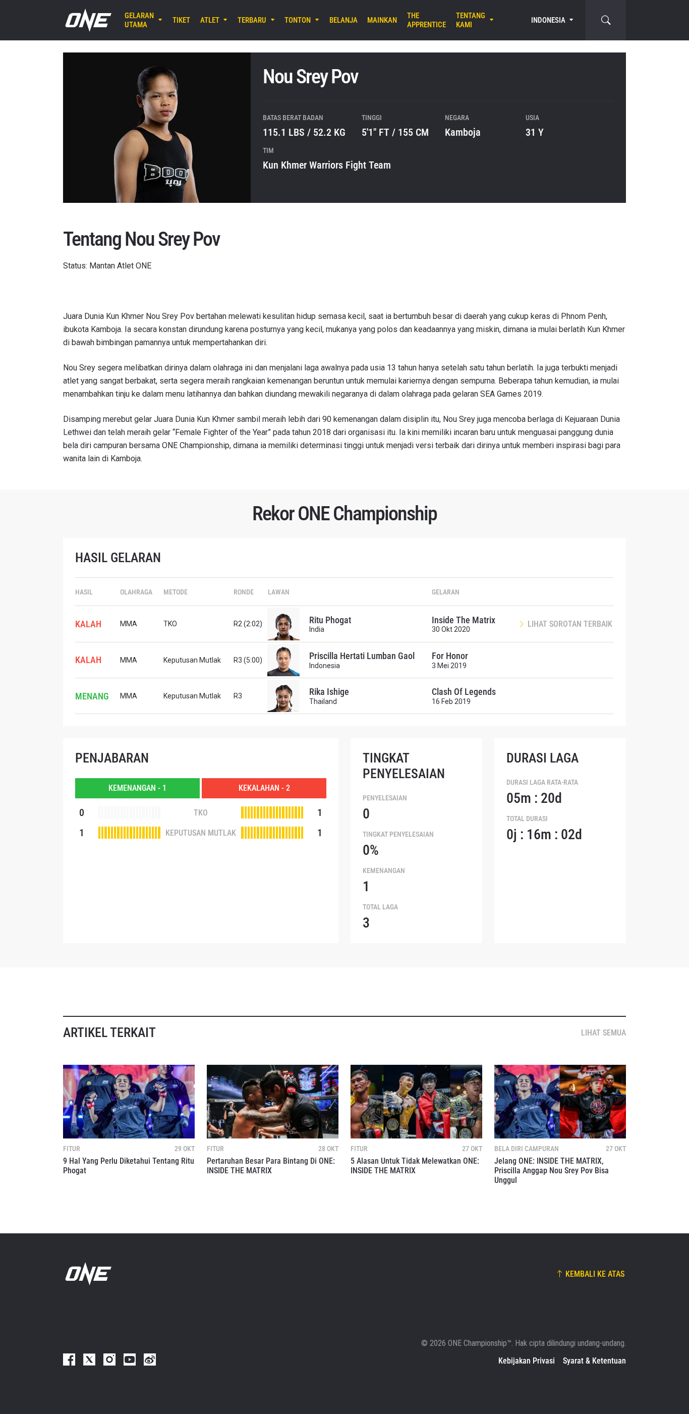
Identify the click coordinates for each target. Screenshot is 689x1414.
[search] (606, 20)
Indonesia (548, 20)
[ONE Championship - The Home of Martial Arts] (87, 20)
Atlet (209, 20)
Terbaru (252, 20)
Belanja (343, 20)
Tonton (297, 20)
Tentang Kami (470, 20)
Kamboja (463, 132)
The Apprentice (426, 20)
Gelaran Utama (139, 20)
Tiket (181, 20)
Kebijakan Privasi (526, 1361)
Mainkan (382, 20)
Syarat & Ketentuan (594, 1361)
